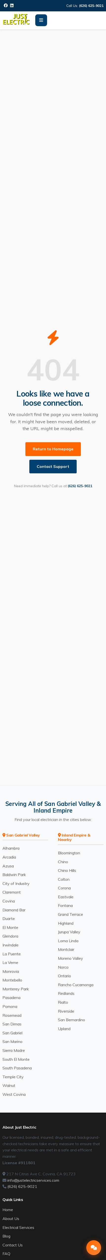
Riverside (66, 1011)
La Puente (11, 953)
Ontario (64, 975)
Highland (65, 923)
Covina (8, 901)
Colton (64, 879)
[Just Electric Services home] (16, 23)
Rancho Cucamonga (75, 984)
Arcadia (9, 857)
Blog (6, 1236)
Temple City (13, 1076)
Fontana (65, 905)
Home (7, 1209)
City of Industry (16, 883)
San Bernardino (71, 1019)
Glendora (10, 936)
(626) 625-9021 (91, 5)
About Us (10, 1218)
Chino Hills (67, 870)
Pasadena (11, 997)
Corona (64, 887)
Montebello (12, 980)
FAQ (6, 1253)
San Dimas (11, 1023)
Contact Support (53, 466)
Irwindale (10, 944)
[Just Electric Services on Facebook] (6, 5)
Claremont (11, 892)
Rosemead (11, 1015)
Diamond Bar (13, 909)
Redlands (66, 993)
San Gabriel (12, 1032)
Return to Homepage (53, 448)
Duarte (8, 918)
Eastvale (65, 896)
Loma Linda (68, 940)
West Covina (14, 1094)
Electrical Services (18, 1227)
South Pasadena (17, 1067)
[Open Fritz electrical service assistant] (93, 1247)
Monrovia (10, 971)
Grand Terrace (70, 914)
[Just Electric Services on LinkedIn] (12, 5)
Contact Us (12, 1244)
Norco (63, 967)
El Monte (10, 927)
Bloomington (69, 852)
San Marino (12, 1041)
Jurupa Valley (69, 931)
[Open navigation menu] (41, 20)
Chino (63, 861)
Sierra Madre (13, 1050)
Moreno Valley (70, 958)
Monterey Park (15, 988)
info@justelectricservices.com (33, 1180)
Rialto (63, 1002)
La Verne (10, 962)
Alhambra (10, 848)
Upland (64, 1028)
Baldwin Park (14, 874)
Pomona (9, 1006)
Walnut (8, 1085)
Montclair (66, 949)
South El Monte (16, 1059)
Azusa (8, 865)
